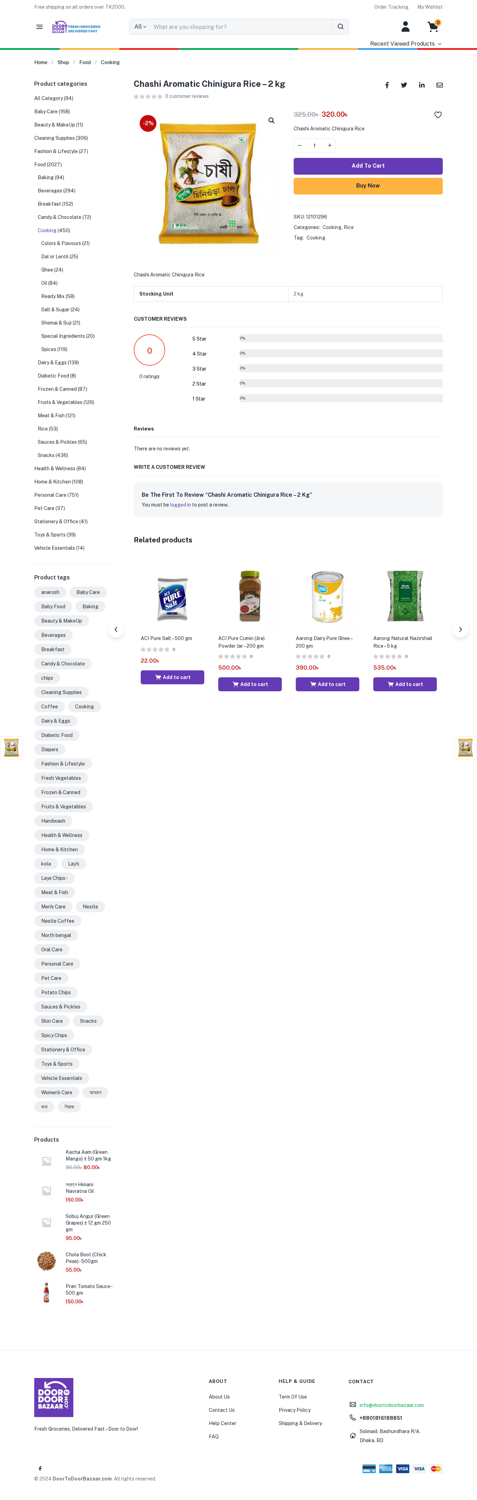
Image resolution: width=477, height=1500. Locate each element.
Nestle (90, 906)
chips (47, 678)
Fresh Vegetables (61, 778)
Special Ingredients (63, 336)
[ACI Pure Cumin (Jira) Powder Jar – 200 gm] (250, 595)
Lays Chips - (54, 878)
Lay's (73, 864)
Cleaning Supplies (54, 138)
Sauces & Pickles (57, 442)
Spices (48, 349)
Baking (46, 177)
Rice (349, 227)
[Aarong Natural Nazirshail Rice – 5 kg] (405, 595)
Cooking (110, 62)
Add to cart (368, 165)
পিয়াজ (69, 1107)
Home (40, 62)
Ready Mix (53, 296)
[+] (329, 146)
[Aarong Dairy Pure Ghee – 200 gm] (327, 595)
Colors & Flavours (61, 243)
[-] (299, 146)
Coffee (49, 706)
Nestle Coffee (57, 921)
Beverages (50, 190)
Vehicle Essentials (54, 548)
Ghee (47, 270)
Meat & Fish (51, 415)
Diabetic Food (53, 376)
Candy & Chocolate (59, 217)
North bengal (56, 935)
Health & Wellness (54, 468)
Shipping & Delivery (300, 1423)
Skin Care (52, 1021)
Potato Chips (56, 992)
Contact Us (222, 1410)
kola (46, 864)
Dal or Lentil (54, 256)
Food (85, 62)
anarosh (50, 592)
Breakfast (49, 204)
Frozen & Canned (57, 389)
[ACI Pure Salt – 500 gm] (172, 595)
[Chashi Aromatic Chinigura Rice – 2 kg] (387, 84)
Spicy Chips (54, 1035)
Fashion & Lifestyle (56, 151)
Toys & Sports (50, 535)
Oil (44, 283)
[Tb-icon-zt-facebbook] (40, 1468)
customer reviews (187, 96)
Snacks (46, 455)
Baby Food (53, 606)
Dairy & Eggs (52, 362)
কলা (44, 1107)
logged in (180, 505)
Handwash (53, 821)
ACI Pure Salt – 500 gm (166, 638)
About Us (219, 1397)
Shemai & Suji (56, 323)
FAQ (214, 1436)
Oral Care (52, 949)
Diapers (49, 749)
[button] (79, 7)
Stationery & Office (56, 521)
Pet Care (44, 508)
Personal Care (50, 495)
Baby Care (46, 111)
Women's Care (56, 1092)
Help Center (222, 1423)
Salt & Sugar (55, 309)
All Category (48, 98)
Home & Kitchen (52, 482)
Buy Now (368, 185)
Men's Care (53, 906)
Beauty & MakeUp (54, 125)
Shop (63, 62)
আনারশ (95, 1092)
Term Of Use (293, 1397)
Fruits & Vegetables (60, 402)
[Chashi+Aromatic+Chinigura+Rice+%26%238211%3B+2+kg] (404, 84)
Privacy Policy (294, 1410)
